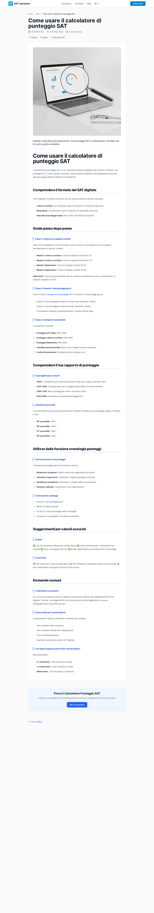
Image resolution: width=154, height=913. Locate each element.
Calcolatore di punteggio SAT (59, 294)
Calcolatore (66, 3)
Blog (89, 3)
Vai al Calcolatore (77, 705)
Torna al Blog (36, 722)
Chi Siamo (79, 3)
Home (30, 14)
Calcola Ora (138, 3)
